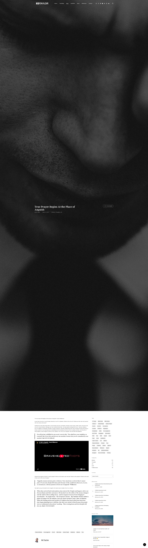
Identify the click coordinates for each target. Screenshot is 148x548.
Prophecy (99, 445)
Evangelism (101, 433)
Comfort (99, 426)
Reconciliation (95, 447)
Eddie (100, 430)
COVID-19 (99, 428)
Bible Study (59, 532)
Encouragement (47, 532)
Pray (82, 532)
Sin (98, 450)
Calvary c (94, 423)
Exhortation (107, 433)
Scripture (94, 450)
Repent (107, 447)
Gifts (101, 435)
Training (108, 452)
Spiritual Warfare (104, 450)
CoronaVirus (105, 426)
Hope (93, 438)
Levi (101, 440)
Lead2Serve (103, 438)
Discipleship (94, 430)
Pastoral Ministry (38, 532)
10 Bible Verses (95, 467)
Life (61, 212)
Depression (105, 428)
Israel (97, 438)
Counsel (94, 428)
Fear (97, 435)
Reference (102, 447)
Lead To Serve (95, 440)
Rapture (109, 445)
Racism (104, 445)
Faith (93, 435)
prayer (93, 445)
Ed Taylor (38, 212)
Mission (105, 440)
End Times (94, 433)
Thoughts (58, 212)
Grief (110, 435)
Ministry (53, 212)
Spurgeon (94, 452)
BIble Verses (107, 421)
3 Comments (109, 206)
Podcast (102, 443)
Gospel (105, 435)
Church (53, 532)
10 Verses (94, 421)
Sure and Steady (101, 452)
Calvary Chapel (66, 532)
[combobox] (102, 476)
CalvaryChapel (101, 423)
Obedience (73, 532)
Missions (78, 532)
